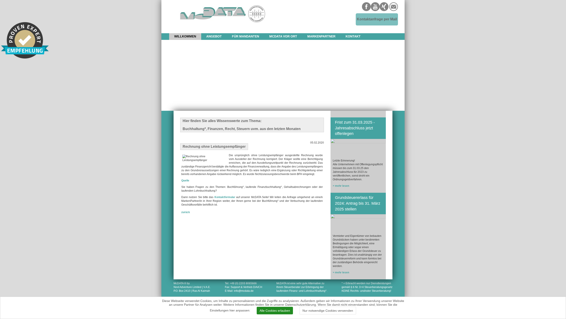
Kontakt (353, 36)
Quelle (185, 180)
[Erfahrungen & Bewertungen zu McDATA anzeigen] (25, 40)
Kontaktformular (224, 197)
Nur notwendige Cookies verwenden (327, 310)
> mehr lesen (341, 185)
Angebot (214, 36)
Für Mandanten (245, 36)
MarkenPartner (321, 36)
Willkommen (185, 36)
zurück (185, 212)
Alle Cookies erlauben (275, 310)
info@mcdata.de (244, 290)
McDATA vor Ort (283, 36)
